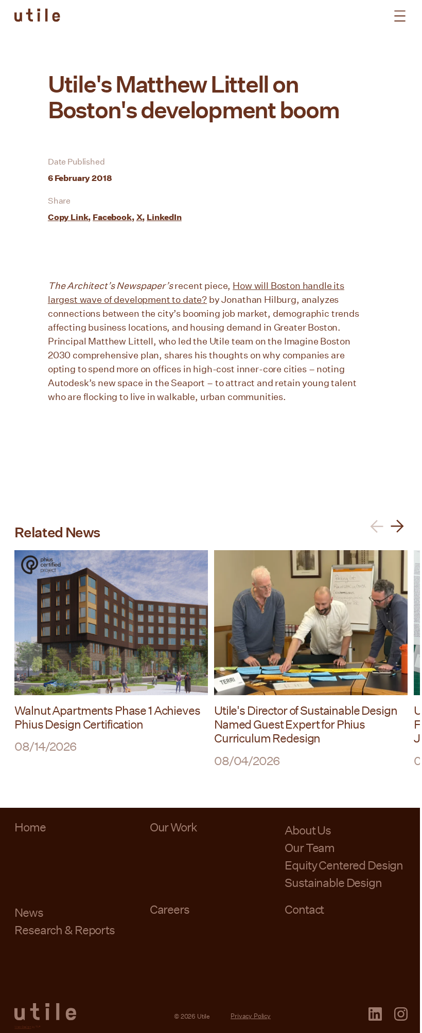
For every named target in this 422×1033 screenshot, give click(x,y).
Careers (169, 909)
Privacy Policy (251, 1015)
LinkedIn (164, 216)
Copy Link (68, 216)
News (28, 912)
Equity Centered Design (344, 865)
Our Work (173, 827)
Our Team (310, 847)
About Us (308, 830)
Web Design (22, 1026)
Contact (304, 909)
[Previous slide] (376, 526)
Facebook (112, 216)
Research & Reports (64, 929)
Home (29, 827)
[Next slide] (397, 526)
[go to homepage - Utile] (45, 1012)
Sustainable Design (333, 882)
